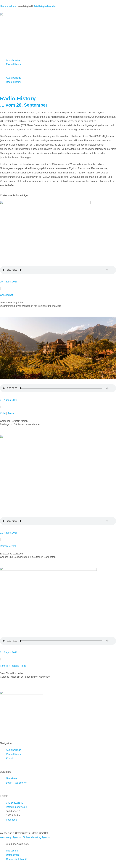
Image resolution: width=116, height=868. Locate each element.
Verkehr (13, 546)
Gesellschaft (6, 295)
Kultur (3, 413)
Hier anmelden (8, 6)
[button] (58, 71)
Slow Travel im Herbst (12, 673)
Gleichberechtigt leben (12, 302)
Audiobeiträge (13, 60)
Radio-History (13, 64)
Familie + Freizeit (9, 666)
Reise (23, 666)
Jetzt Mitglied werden (45, 6)
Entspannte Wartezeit (11, 553)
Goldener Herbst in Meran (14, 421)
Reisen (11, 413)
